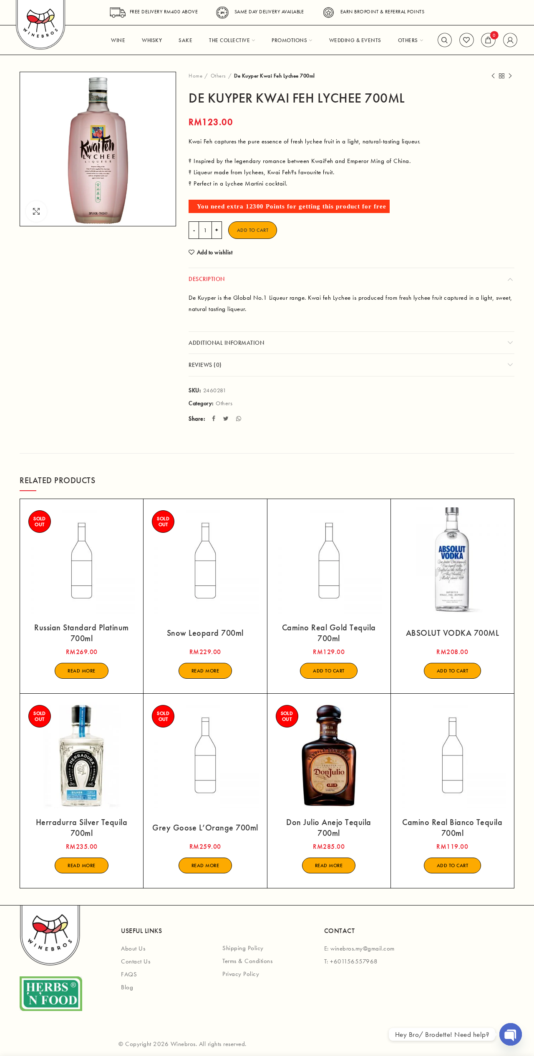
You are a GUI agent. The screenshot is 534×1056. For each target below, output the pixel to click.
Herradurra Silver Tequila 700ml (82, 827)
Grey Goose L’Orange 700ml (205, 827)
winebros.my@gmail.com (362, 948)
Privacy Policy (240, 974)
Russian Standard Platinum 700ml (81, 633)
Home (195, 75)
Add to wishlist (214, 252)
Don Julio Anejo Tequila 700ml (328, 827)
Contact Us (135, 961)
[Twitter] (227, 418)
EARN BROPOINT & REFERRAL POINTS (382, 11)
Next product (510, 76)
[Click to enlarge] (36, 211)
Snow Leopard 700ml (205, 632)
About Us (133, 948)
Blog (127, 987)
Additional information (226, 342)
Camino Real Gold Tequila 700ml (329, 633)
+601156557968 (354, 961)
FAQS (129, 974)
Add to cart (253, 230)
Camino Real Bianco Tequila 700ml (452, 827)
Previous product (493, 76)
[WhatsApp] (239, 418)
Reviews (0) (205, 365)
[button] (329, 671)
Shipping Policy (243, 948)
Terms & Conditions (247, 961)
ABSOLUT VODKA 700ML (452, 632)
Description (207, 279)
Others (218, 75)
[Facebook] (214, 418)
